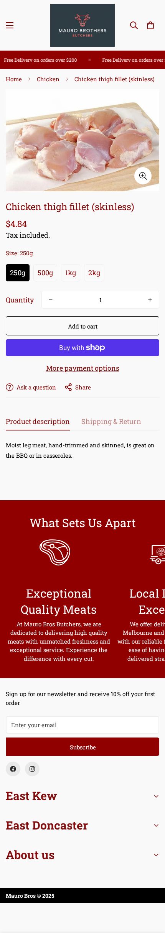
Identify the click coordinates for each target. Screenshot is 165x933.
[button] (150, 25)
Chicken (48, 79)
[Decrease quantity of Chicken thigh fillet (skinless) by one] (50, 299)
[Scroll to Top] (151, 892)
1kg (70, 272)
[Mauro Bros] (82, 25)
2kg (94, 272)
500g (45, 272)
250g (17, 272)
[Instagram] (32, 769)
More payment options (82, 368)
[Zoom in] (143, 175)
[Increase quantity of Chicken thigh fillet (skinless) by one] (150, 299)
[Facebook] (13, 769)
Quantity (20, 299)
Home (14, 79)
